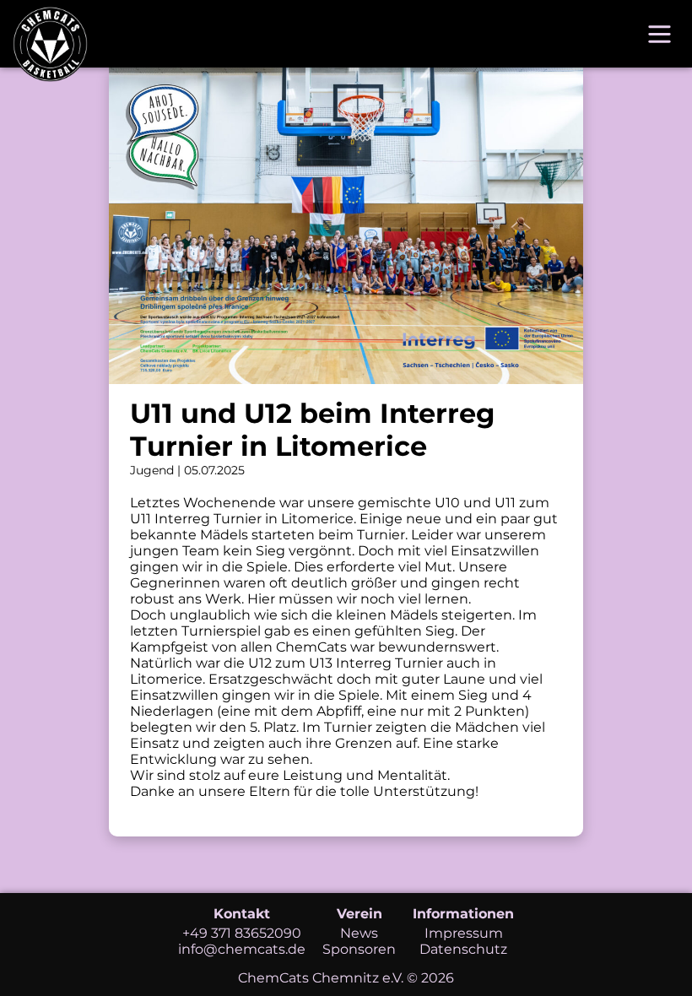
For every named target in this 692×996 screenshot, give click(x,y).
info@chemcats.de (241, 949)
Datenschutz (463, 949)
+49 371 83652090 (241, 933)
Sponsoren (359, 949)
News (359, 933)
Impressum (463, 933)
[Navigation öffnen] (659, 34)
